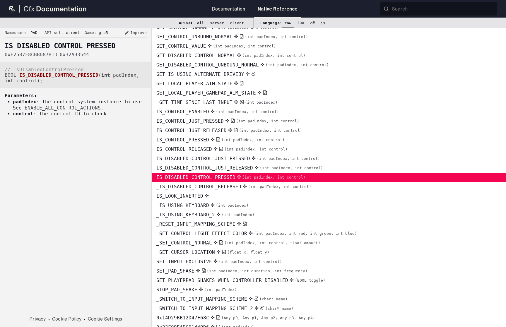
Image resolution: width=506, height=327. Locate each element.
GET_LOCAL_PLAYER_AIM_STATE (194, 83)
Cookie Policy (67, 318)
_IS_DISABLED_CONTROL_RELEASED (233, 186)
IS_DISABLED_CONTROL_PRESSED (230, 177)
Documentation (228, 8)
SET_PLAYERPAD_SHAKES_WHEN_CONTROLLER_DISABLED (240, 280)
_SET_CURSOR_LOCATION (212, 252)
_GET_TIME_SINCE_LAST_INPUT (217, 102)
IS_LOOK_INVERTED (179, 196)
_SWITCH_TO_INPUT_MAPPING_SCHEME (222, 299)
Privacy (37, 318)
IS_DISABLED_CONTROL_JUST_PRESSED (238, 158)
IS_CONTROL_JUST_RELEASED (229, 130)
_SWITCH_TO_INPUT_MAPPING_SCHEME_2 (224, 308)
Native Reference (278, 8)
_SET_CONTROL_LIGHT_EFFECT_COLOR (256, 233)
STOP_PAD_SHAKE (196, 289)
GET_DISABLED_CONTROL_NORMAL (230, 55)
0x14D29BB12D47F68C (235, 318)
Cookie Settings (105, 318)
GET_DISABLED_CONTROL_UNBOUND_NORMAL (242, 65)
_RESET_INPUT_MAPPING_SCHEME (195, 224)
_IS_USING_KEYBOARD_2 (205, 215)
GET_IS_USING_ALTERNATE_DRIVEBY (200, 74)
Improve (135, 32)
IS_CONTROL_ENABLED (217, 111)
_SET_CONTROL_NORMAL (238, 243)
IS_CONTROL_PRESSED (220, 140)
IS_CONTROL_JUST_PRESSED (227, 121)
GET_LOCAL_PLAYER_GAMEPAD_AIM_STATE (206, 93)
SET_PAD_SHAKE (231, 271)
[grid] (329, 177)
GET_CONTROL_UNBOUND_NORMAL (232, 37)
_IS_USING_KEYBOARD (202, 205)
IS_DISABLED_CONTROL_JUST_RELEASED (239, 168)
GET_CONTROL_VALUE (216, 46)
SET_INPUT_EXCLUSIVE (219, 261)
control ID (65, 114)
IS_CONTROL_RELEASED (222, 149)
